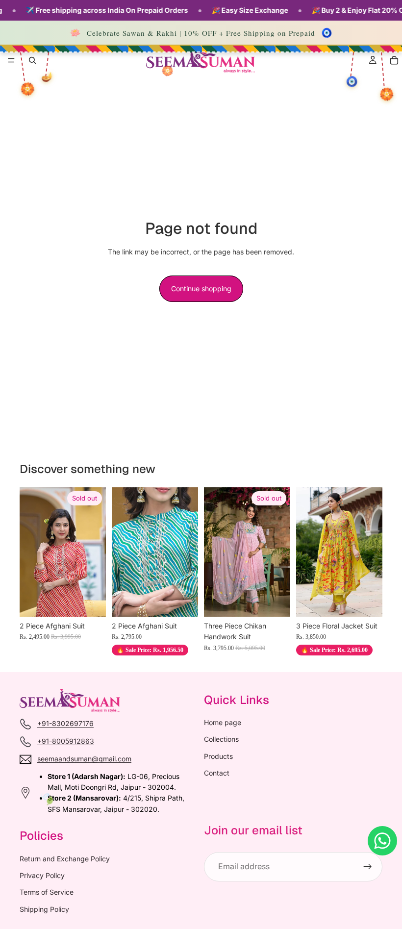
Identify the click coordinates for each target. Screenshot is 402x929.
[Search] (32, 60)
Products (218, 756)
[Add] (183, 601)
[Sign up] (367, 866)
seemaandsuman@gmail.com (84, 758)
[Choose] (367, 601)
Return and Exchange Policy (65, 858)
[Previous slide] (30, 552)
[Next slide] (95, 552)
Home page (222, 722)
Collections (221, 739)
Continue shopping (201, 288)
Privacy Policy (42, 875)
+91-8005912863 (65, 741)
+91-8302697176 (65, 723)
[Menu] (11, 60)
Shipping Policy (44, 908)
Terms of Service (47, 892)
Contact (216, 773)
